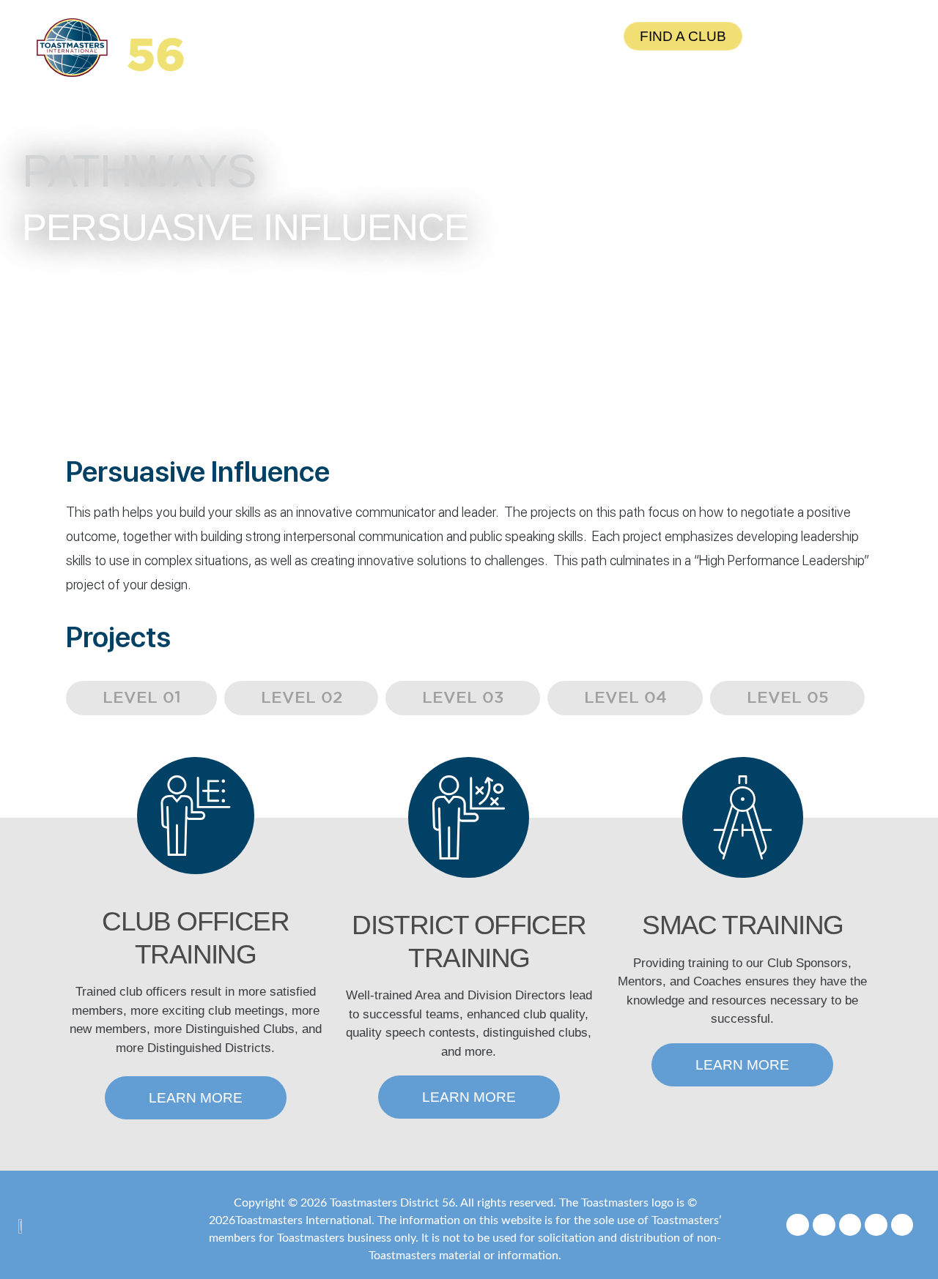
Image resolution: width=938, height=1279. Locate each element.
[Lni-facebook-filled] (797, 1225)
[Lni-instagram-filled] (824, 1225)
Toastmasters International (303, 1220)
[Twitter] (850, 1225)
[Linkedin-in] (902, 1225)
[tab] (141, 698)
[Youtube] (876, 1225)
